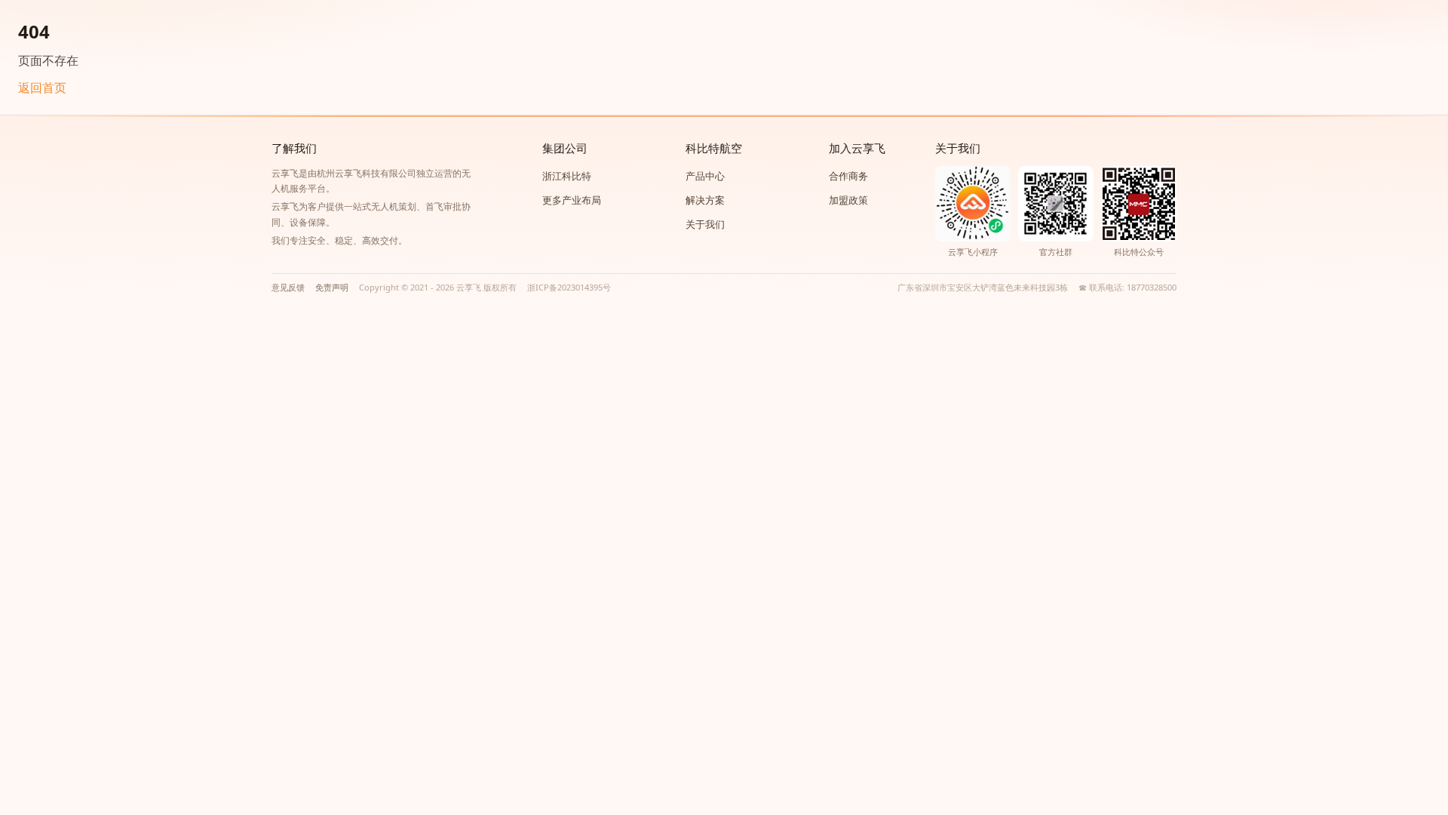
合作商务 (848, 176)
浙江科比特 (566, 176)
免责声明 (331, 287)
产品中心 (705, 176)
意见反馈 (288, 287)
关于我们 (705, 224)
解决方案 (705, 200)
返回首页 (42, 87)
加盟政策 (848, 200)
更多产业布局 (571, 200)
